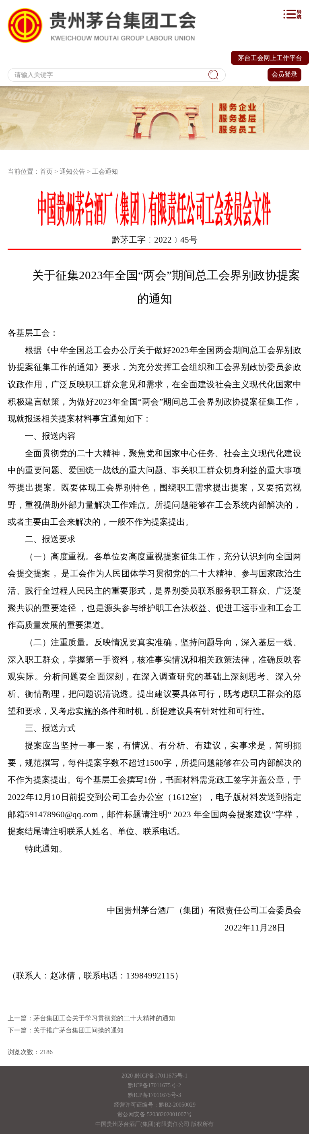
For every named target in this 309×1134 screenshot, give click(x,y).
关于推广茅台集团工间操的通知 (78, 1030)
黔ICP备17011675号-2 (154, 1085)
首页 (46, 171)
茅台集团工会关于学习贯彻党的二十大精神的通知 (104, 1018)
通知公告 (72, 171)
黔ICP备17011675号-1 (160, 1076)
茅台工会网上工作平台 (270, 57)
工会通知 (105, 171)
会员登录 (284, 74)
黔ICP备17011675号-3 (154, 1095)
